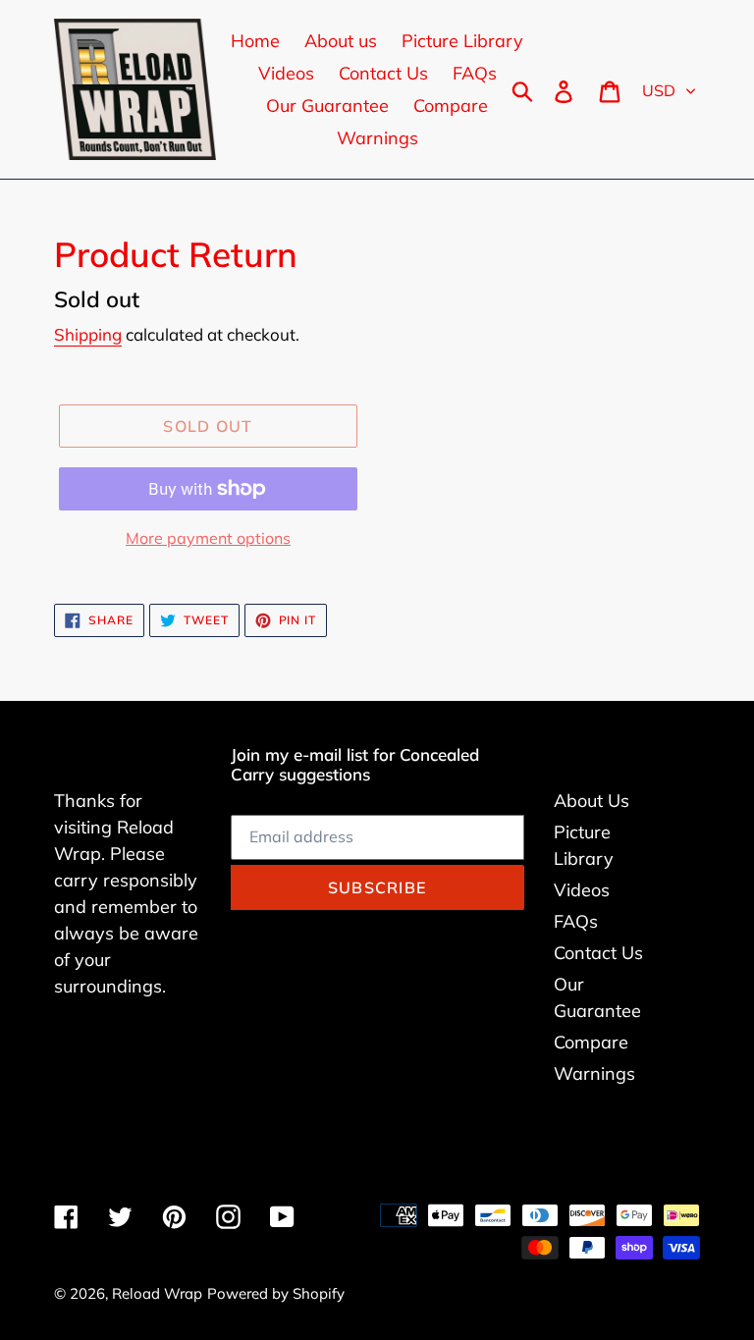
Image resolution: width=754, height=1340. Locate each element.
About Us (591, 800)
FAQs (576, 921)
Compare (591, 1042)
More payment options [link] (208, 538)
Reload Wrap (157, 1293)
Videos (582, 890)
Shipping (88, 334)
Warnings (594, 1073)
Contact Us (598, 952)
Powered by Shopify (276, 1293)
